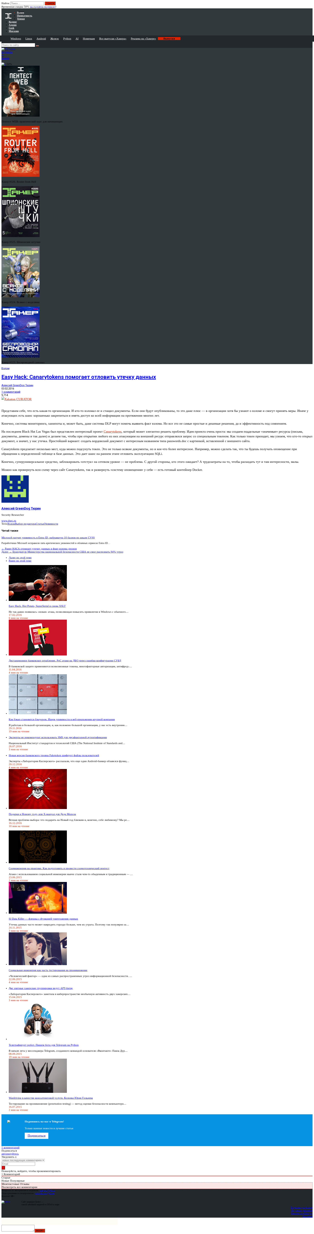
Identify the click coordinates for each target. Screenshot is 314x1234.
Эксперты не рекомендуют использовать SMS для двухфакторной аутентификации (58, 737)
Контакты (308, 1216)
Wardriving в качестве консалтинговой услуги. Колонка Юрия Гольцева (51, 1097)
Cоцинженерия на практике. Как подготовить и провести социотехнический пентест (59, 868)
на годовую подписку (42, 6)
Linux (28, 38)
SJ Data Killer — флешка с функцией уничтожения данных (43, 918)
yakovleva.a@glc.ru (45, 1193)
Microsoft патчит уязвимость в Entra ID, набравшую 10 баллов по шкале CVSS (48, 537)
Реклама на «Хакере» (143, 38)
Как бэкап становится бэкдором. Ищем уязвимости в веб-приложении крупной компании (62, 719)
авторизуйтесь (10, 1153)
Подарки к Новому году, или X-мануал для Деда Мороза (42, 814)
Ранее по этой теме (20, 560)
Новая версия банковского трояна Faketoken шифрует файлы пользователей (54, 755)
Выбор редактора (25, 523)
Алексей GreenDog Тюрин (17, 385)
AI (77, 38)
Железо (54, 38)
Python (67, 38)
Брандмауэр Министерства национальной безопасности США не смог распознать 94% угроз (62, 551)
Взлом (5, 368)
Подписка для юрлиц (302, 1210)
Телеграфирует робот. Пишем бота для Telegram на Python (44, 1045)
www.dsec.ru (8, 520)
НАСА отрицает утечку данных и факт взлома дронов (39, 548)
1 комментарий (10, 392)
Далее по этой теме (20, 557)
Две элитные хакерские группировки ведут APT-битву (41, 988)
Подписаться (36, 1135)
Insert (40, 1230)
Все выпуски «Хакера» (112, 38)
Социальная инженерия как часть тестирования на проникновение (48, 970)
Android (41, 38)
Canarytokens (113, 431)
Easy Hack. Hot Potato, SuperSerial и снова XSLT (37, 606)
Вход (310, 5)
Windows (16, 38)
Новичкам (89, 38)
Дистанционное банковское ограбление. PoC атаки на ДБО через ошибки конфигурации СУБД (65, 660)
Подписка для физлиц (302, 1207)
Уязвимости (51, 523)
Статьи (40, 523)
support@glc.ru (47, 1190)
